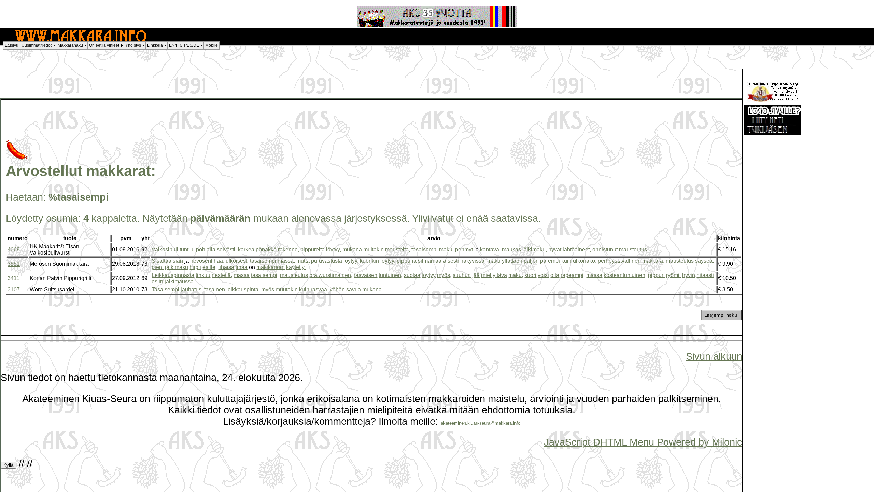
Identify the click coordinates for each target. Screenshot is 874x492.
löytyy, (333, 249)
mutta (303, 261)
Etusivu (11, 45)
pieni (158, 267)
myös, (444, 275)
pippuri (656, 275)
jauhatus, (192, 289)
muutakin (287, 289)
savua (353, 289)
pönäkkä (266, 249)
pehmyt (464, 249)
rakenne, (288, 249)
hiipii (195, 267)
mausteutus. (633, 249)
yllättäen (512, 261)
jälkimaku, (534, 249)
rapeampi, (573, 275)
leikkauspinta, (243, 289)
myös (267, 289)
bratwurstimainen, (330, 275)
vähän (337, 289)
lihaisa (226, 267)
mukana (352, 249)
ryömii (673, 275)
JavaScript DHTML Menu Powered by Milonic (643, 442)
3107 (14, 289)
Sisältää (161, 261)
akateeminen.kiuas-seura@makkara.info (480, 423)
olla (554, 275)
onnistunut (605, 249)
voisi (543, 275)
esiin (157, 281)
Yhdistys (133, 45)
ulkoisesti (237, 261)
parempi (550, 261)
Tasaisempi (165, 289)
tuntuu (187, 249)
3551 (14, 264)
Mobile (211, 45)
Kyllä (8, 465)
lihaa (242, 267)
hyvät (554, 249)
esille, (209, 267)
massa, (286, 261)
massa (242, 275)
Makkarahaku (70, 45)
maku (494, 261)
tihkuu (203, 275)
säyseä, (704, 261)
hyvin (688, 275)
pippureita (312, 249)
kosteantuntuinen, (625, 275)
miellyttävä (494, 275)
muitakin (373, 249)
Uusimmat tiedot (37, 45)
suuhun (462, 275)
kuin (566, 261)
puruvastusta (326, 261)
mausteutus (680, 261)
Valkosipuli (165, 249)
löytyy (429, 275)
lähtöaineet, (577, 249)
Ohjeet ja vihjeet (104, 45)
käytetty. (296, 267)
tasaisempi (424, 249)
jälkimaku (176, 267)
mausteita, (397, 249)
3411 (13, 278)
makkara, (653, 261)
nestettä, (222, 275)
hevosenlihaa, (207, 261)
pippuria (407, 261)
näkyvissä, (473, 261)
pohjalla (205, 249)
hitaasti (705, 275)
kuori (530, 275)
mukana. (372, 289)
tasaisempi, (265, 275)
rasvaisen (365, 275)
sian (178, 261)
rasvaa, (319, 289)
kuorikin (369, 261)
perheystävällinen (619, 261)
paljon (531, 261)
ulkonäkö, (584, 261)
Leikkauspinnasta (173, 275)
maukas (511, 249)
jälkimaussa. (180, 281)
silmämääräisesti (438, 261)
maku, (446, 249)
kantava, (490, 249)
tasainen (214, 289)
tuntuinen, (391, 275)
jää (476, 275)
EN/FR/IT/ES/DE (184, 45)
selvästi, (227, 249)
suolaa (412, 275)
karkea (246, 249)
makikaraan (270, 267)
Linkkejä (155, 45)
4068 (14, 249)
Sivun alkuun (714, 356)
